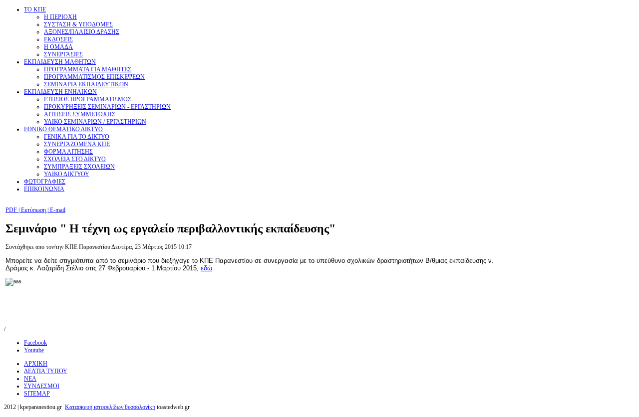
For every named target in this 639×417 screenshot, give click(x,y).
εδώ (206, 268)
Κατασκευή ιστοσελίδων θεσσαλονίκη (110, 407)
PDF (11, 210)
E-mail (56, 210)
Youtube (34, 350)
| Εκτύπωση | (33, 210)
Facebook (35, 342)
